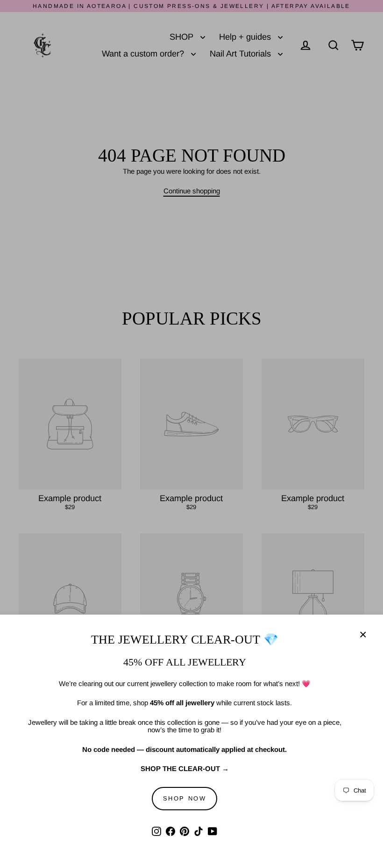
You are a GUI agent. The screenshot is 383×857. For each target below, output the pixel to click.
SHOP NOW (184, 798)
